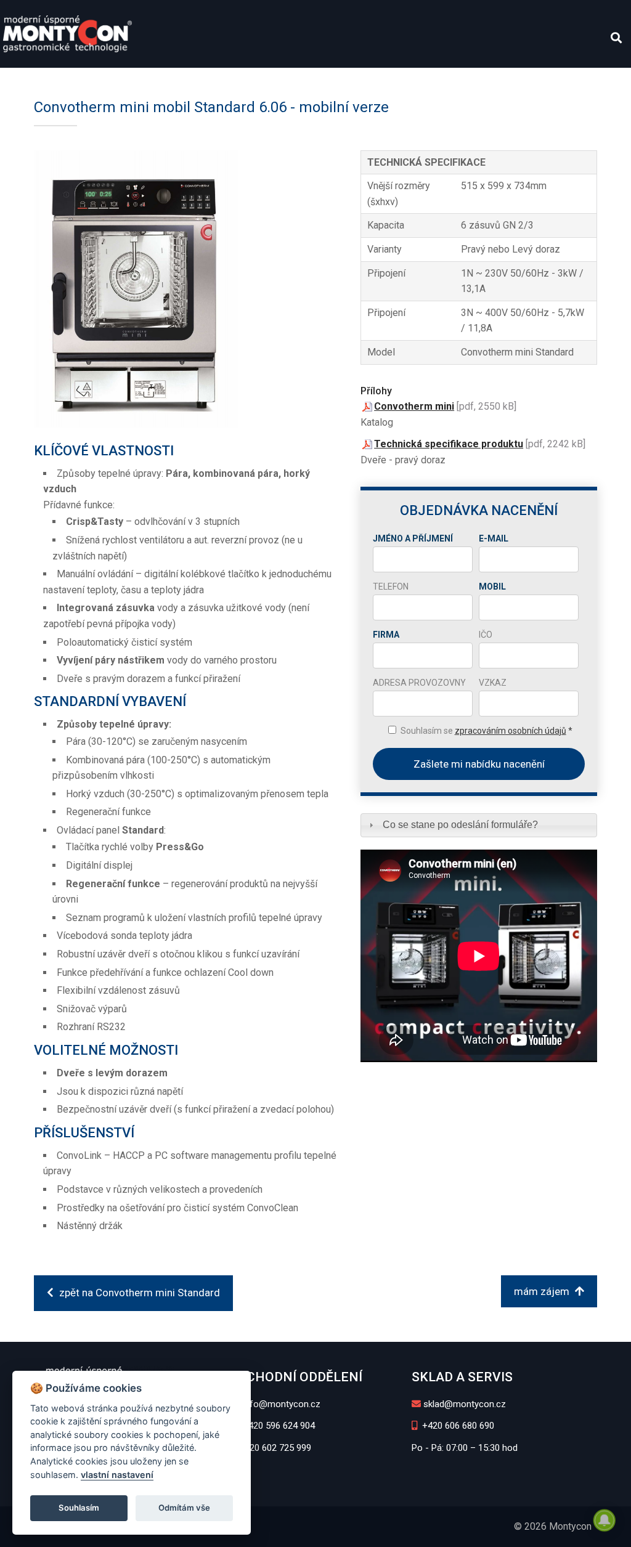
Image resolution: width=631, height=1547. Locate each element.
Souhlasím (79, 1507)
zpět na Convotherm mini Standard (138, 1292)
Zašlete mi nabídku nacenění (479, 764)
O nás (25, 80)
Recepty (361, 80)
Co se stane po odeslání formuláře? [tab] (460, 824)
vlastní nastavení (117, 1474)
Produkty (78, 80)
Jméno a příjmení (413, 538)
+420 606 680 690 (457, 1425)
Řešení (228, 80)
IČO (485, 635)
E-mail (493, 538)
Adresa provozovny (419, 683)
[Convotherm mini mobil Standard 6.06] (186, 289)
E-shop (576, 80)
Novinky (468, 80)
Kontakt (523, 80)
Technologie (157, 80)
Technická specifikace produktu (448, 444)
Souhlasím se (486, 731)
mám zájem (543, 1291)
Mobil (492, 586)
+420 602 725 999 (274, 1447)
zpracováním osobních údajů (510, 731)
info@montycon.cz (280, 1404)
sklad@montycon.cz (464, 1404)
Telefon (391, 586)
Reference (292, 80)
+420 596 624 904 (277, 1425)
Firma (386, 635)
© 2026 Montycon (553, 1526)
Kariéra (414, 80)
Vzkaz (493, 683)
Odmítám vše (184, 1507)
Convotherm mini (414, 406)
